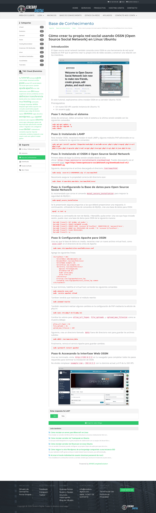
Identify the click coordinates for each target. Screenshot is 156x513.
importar (34, 132)
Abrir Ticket (25, 170)
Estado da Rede (92, 15)
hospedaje (29, 104)
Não (63, 416)
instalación (36, 134)
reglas (34, 114)
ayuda (22, 88)
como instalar (23, 80)
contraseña (35, 102)
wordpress (24, 116)
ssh (40, 122)
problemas (35, 94)
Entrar (123, 2)
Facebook (43, 489)
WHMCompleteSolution (98, 464)
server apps (22, 122)
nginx (26, 107)
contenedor (22, 134)
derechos (40, 114)
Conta (132, 15)
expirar (21, 114)
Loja (40, 15)
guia (38, 77)
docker (27, 129)
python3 (33, 136)
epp (26, 111)
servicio (29, 94)
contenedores (35, 129)
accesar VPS (28, 83)
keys (20, 124)
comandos (22, 132)
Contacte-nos (122, 15)
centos (35, 104)
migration (28, 127)
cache (28, 91)
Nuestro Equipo (66, 492)
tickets (31, 107)
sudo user (27, 136)
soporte (35, 107)
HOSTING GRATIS (116, 8)
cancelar (36, 85)
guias (22, 82)
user (27, 120)
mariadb (39, 124)
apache (29, 88)
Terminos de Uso (107, 492)
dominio (28, 113)
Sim (54, 416)
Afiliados (107, 15)
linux (21, 102)
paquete (36, 109)
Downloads (25, 162)
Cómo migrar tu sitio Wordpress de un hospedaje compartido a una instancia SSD (82, 449)
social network (37, 83)
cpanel (38, 116)
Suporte (51, 28)
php (27, 124)
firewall (21, 129)
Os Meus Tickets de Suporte (30, 149)
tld (33, 111)
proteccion (22, 120)
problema (30, 134)
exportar (28, 132)
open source (29, 85)
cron (39, 107)
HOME (75, 8)
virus (28, 99)
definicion (24, 96)
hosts (24, 124)
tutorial (25, 77)
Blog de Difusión (66, 500)
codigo (30, 111)
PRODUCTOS (100, 8)
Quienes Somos (66, 489)
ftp (20, 78)
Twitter (42, 495)
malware (33, 99)
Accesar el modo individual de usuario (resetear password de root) (76, 455)
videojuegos (30, 122)
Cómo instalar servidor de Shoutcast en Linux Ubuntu (71, 444)
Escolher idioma (132, 2)
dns (33, 91)
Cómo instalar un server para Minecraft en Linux (69, 432)
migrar (32, 117)
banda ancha (23, 99)
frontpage (22, 104)
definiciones (23, 91)
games (37, 122)
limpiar (37, 91)
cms (32, 127)
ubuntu (39, 119)
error (35, 88)
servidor (36, 80)
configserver (37, 127)
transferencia (36, 96)
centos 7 (21, 127)
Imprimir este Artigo (94, 423)
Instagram (43, 492)
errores (41, 94)
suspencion (22, 94)
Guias (74, 28)
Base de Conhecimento (71, 15)
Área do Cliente (26, 15)
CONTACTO (132, 8)
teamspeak (32, 78)
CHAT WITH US (127, 490)
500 (38, 88)
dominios (22, 111)
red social (22, 85)
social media (29, 109)
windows (39, 99)
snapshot (32, 120)
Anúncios (51, 15)
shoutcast (31, 80)
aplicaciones (32, 124)
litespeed (22, 107)
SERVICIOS (86, 8)
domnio (37, 111)
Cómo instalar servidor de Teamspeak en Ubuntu (69, 438)
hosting (27, 101)
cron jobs (22, 109)
